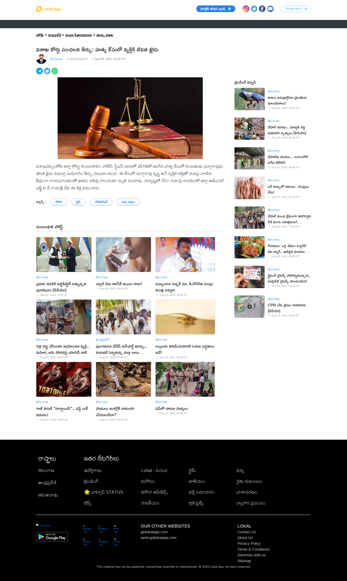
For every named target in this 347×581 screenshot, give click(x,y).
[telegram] (40, 72)
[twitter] (47, 72)
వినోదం (148, 481)
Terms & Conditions (253, 549)
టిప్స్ (87, 502)
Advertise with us (251, 555)
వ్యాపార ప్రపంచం (251, 502)
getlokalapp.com (154, 532)
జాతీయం (197, 481)
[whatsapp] (55, 72)
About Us (245, 538)
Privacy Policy (249, 544)
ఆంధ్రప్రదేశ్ (43, 24)
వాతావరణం (247, 492)
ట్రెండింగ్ (91, 481)
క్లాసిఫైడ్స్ (196, 502)
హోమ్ (40, 34)
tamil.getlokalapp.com (158, 538)
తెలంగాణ (65, 24)
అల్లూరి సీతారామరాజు (78, 34)
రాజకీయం (150, 502)
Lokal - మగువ (154, 470)
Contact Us (246, 532)
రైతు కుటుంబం (249, 481)
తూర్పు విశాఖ (104, 34)
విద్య (240, 470)
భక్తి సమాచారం (202, 492)
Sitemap (244, 561)
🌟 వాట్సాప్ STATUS (103, 492)
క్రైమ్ (192, 470)
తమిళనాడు (48, 494)
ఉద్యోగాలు (93, 470)
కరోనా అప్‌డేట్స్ (154, 492)
